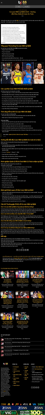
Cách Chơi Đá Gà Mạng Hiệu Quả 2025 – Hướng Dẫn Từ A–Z (17, 346)
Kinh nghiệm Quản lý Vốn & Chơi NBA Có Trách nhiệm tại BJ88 (13, 33)
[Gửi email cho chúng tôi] (38, 387)
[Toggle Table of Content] (23, 26)
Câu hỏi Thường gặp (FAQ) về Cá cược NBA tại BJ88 (11, 35)
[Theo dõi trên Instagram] (34, 387)
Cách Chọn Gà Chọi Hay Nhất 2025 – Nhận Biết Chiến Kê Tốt (17, 354)
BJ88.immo (25, 258)
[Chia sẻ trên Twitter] (21, 250)
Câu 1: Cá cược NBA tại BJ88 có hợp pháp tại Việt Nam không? (14, 37)
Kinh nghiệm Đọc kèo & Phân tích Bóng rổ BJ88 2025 (7, 281)
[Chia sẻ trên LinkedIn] (28, 250)
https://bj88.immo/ (40, 366)
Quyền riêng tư (16, 385)
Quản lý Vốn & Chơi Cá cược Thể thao (18, 134)
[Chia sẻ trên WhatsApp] (17, 250)
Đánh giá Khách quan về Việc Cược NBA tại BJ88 (11, 34)
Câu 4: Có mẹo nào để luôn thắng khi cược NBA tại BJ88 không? (14, 41)
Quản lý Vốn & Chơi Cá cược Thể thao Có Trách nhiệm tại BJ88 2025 (37, 301)
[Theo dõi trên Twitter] (36, 387)
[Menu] (1, 2)
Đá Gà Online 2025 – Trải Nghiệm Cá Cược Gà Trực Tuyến (16, 350)
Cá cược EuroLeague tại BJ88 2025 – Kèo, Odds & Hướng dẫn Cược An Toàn (22, 301)
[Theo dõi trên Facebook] (32, 387)
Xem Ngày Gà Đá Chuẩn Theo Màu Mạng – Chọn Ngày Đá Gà (17, 338)
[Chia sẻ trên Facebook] (19, 250)
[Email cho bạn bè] (24, 250)
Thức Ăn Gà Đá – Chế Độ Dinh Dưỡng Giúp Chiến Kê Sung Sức (17, 342)
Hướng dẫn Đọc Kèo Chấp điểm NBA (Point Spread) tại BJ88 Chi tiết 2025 (22, 322)
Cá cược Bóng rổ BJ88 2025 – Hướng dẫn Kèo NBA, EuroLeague (7, 322)
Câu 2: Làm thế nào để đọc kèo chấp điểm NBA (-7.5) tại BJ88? (14, 38)
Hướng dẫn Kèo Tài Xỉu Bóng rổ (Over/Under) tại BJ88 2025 (37, 281)
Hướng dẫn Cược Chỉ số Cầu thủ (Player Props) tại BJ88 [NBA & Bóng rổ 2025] (22, 281)
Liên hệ (14, 369)
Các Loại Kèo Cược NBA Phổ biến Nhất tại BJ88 (11, 28)
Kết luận (3, 42)
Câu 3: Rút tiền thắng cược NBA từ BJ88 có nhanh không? (13, 39)
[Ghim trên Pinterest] (26, 250)
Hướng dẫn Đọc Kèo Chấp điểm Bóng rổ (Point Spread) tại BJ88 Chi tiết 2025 (7, 301)
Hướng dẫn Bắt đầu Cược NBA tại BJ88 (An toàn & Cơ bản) (13, 31)
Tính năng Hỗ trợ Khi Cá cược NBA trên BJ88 (10, 30)
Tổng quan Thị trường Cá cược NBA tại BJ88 (10, 27)
